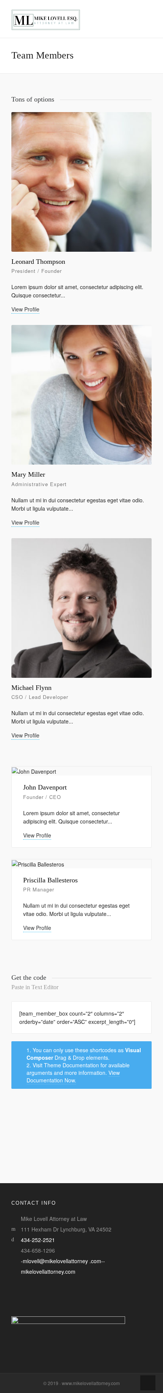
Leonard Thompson (38, 261)
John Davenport (45, 787)
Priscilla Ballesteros (50, 880)
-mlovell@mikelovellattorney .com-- (63, 1261)
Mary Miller (28, 474)
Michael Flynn (31, 687)
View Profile (25, 309)
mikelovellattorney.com (48, 1271)
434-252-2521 (38, 1240)
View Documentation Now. (73, 1076)
